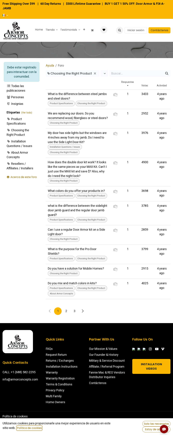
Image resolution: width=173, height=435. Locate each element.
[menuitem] (39, 29)
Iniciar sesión (135, 30)
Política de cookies (15, 416)
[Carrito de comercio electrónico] (94, 30)
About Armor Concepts (17, 155)
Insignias (16, 103)
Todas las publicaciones (16, 88)
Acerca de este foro (23, 177)
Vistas (144, 85)
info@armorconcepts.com (20, 379)
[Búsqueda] (166, 73)
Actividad (162, 85)
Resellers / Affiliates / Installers (20, 166)
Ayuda (50, 65)
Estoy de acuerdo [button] (156, 429)
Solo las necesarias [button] (156, 424)
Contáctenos (159, 30)
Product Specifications (16, 121)
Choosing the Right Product (18, 132)
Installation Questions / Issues (19, 144)
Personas (17, 97)
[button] (119, 30)
